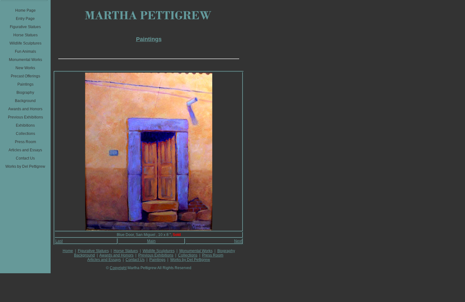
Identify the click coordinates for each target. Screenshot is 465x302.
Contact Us (135, 259)
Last (59, 241)
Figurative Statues (93, 251)
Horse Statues (126, 251)
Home (68, 251)
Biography (226, 251)
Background (84, 255)
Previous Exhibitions (155, 255)
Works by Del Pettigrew (190, 259)
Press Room (212, 255)
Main (151, 241)
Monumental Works (196, 251)
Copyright (118, 268)
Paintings (157, 259)
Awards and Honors (116, 255)
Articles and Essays (104, 259)
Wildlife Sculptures (159, 251)
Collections (187, 255)
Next (238, 241)
